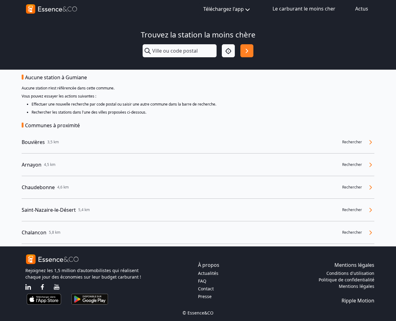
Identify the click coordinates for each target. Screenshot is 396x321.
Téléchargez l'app (223, 9)
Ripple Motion (358, 300)
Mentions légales (356, 286)
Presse (205, 296)
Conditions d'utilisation (350, 273)
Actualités (208, 273)
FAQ (202, 281)
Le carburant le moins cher (304, 8)
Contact (206, 289)
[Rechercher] (246, 50)
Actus (361, 8)
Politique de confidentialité (346, 280)
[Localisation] (228, 50)
